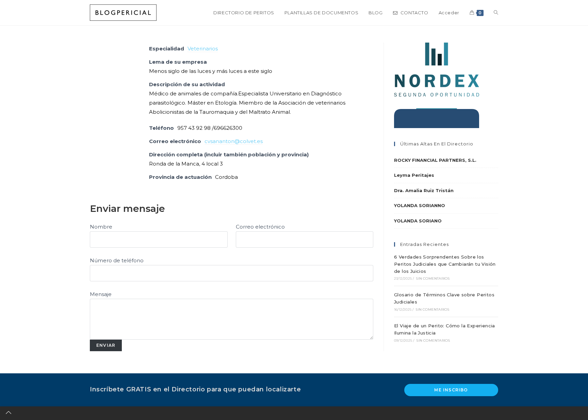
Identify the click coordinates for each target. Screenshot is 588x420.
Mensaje (101, 294)
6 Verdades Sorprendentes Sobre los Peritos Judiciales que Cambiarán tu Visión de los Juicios (445, 264)
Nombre (101, 226)
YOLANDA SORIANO (418, 220)
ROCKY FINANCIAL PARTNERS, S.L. (435, 160)
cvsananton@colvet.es (234, 141)
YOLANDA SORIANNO (419, 205)
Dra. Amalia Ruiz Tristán (424, 190)
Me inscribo (451, 389)
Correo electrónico (260, 226)
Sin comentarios (433, 278)
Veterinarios (202, 48)
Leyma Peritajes (414, 175)
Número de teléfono (117, 260)
